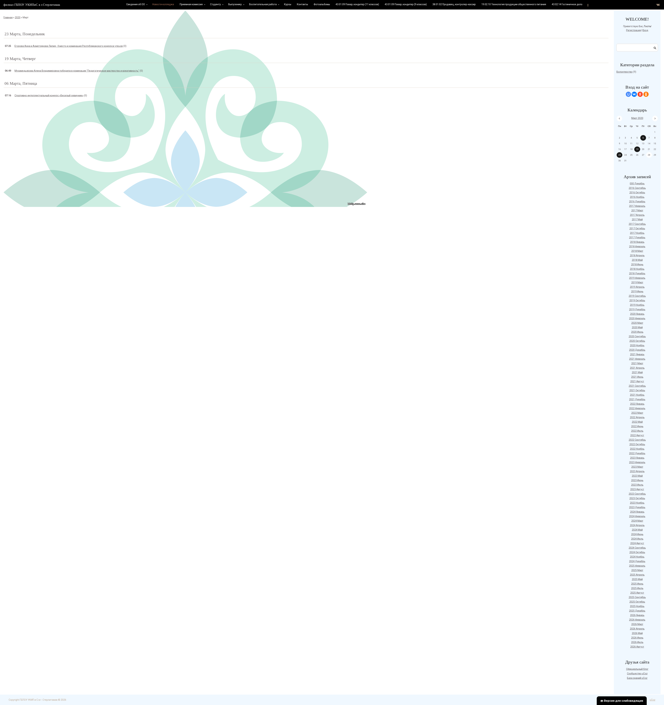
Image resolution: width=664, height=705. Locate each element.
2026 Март (637, 624)
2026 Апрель (637, 628)
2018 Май (637, 260)
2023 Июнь (637, 480)
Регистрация (633, 30)
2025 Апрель (637, 574)
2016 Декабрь (637, 201)
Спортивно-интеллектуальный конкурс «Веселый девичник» (49, 95)
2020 (17, 17)
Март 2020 (637, 118)
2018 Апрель (637, 255)
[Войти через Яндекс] (640, 94)
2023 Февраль (637, 462)
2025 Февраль (637, 565)
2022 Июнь (637, 426)
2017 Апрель (637, 215)
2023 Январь (637, 457)
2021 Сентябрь (637, 385)
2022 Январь (637, 403)
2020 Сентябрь (637, 336)
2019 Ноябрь (637, 305)
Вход (645, 30)
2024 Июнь (637, 534)
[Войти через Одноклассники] (646, 94)
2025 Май (637, 579)
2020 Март (637, 323)
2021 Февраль (637, 359)
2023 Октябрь (637, 498)
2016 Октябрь (637, 192)
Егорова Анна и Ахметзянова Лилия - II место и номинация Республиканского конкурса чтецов (69, 46)
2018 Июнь (637, 264)
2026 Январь (637, 615)
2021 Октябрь (637, 390)
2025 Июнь (637, 583)
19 (637, 149)
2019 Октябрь (637, 300)
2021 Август (637, 381)
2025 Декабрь (637, 610)
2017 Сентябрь (637, 224)
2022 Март (637, 412)
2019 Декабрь (637, 309)
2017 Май (637, 219)
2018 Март (637, 251)
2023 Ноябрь (637, 502)
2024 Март (637, 520)
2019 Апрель (637, 287)
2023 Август (637, 489)
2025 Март (637, 570)
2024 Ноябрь (637, 556)
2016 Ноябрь (637, 197)
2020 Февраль (637, 318)
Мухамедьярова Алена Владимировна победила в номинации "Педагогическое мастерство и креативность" (77, 70)
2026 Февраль (637, 619)
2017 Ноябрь (637, 233)
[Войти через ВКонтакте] (634, 94)
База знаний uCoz (637, 678)
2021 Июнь (637, 377)
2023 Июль (637, 484)
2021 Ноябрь (637, 394)
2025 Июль (637, 588)
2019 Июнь (637, 291)
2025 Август (637, 592)
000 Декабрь (637, 183)
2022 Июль (637, 430)
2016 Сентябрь (637, 188)
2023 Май (637, 475)
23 (619, 155)
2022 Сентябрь (637, 439)
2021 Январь (637, 354)
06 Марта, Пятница (20, 83)
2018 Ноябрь (637, 269)
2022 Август (637, 435)
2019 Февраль (637, 278)
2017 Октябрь (637, 228)
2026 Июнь (637, 637)
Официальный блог (637, 669)
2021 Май (637, 372)
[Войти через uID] (628, 94)
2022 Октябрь (637, 444)
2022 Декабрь (637, 453)
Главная (8, 17)
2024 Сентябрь (637, 547)
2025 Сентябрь (637, 597)
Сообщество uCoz (637, 673)
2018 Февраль (637, 246)
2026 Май (637, 633)
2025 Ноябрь (637, 606)
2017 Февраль (637, 206)
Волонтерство (624, 71)
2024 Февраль (637, 516)
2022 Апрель (637, 417)
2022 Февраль (637, 408)
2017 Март (637, 210)
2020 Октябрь (637, 341)
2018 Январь (637, 242)
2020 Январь (637, 314)
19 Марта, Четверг (20, 59)
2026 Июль (637, 642)
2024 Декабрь (637, 561)
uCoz (652, 699)
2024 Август (637, 543)
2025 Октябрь (637, 601)
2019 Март (637, 282)
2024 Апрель (637, 525)
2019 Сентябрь (637, 296)
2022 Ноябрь (637, 448)
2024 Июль (637, 538)
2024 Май (637, 529)
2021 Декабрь (637, 399)
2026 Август (637, 646)
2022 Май (637, 421)
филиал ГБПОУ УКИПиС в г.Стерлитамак (31, 4)
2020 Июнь (637, 332)
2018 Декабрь (637, 273)
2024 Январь (637, 511)
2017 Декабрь (637, 237)
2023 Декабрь (637, 507)
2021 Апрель (637, 368)
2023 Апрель (637, 471)
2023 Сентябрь (637, 493)
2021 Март (637, 363)
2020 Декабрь (637, 350)
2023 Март (637, 466)
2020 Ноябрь (637, 345)
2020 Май (637, 327)
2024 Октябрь (637, 552)
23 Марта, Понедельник (24, 34)
